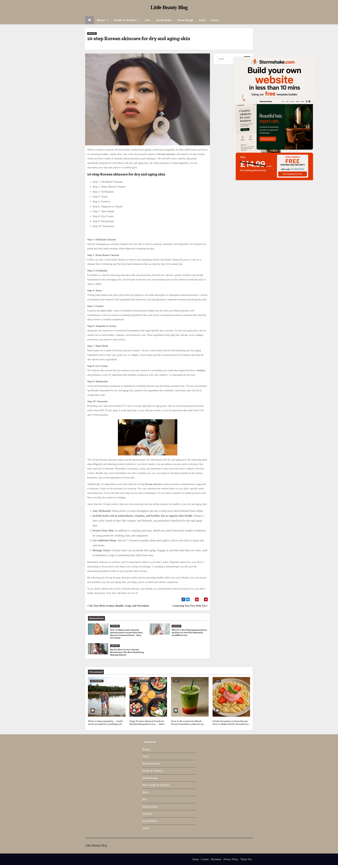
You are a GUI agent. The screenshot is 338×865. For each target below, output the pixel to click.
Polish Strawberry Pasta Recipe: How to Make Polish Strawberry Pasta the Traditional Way (230, 724)
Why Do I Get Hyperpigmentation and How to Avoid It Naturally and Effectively (189, 632)
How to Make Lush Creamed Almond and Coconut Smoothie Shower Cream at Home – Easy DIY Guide (126, 634)
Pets (147, 20)
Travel (215, 20)
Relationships (96, 681)
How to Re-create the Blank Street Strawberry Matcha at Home (187, 724)
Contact (205, 859)
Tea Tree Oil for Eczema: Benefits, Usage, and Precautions (119, 605)
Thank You (246, 859)
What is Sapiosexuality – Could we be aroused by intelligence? (105, 723)
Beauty (101, 20)
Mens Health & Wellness (156, 785)
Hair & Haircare (151, 763)
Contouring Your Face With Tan (189, 605)
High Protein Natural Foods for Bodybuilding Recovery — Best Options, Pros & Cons (147, 724)
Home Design (185, 20)
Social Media (164, 20)
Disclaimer (216, 859)
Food (202, 20)
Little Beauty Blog (169, 7)
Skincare (91, 33)
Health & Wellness (125, 20)
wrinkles (200, 370)
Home (196, 859)
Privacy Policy (231, 859)
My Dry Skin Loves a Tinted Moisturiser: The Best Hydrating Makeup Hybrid (127, 652)
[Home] (89, 20)
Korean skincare (166, 154)
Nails (145, 792)
